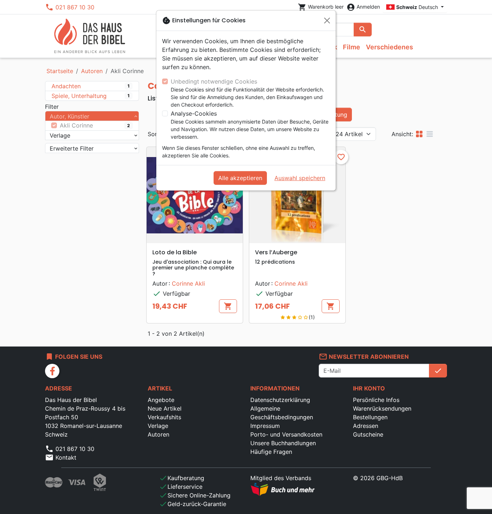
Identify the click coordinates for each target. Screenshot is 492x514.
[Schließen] (327, 20)
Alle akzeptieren (240, 178)
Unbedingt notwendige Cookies (214, 81)
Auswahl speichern (299, 178)
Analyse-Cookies (194, 113)
